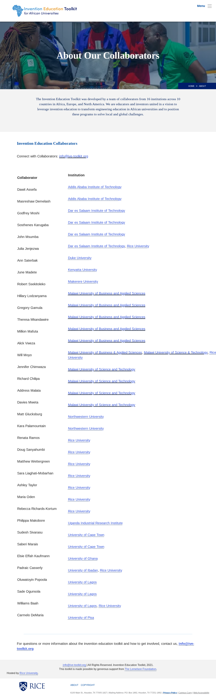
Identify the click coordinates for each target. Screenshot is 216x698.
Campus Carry (185, 693)
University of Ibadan (83, 570)
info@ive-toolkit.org (73, 156)
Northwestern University (86, 416)
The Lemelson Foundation (140, 669)
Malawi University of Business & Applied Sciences (105, 352)
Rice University (29, 673)
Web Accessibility (201, 693)
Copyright (88, 685)
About (74, 685)
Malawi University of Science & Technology (176, 352)
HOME (191, 86)
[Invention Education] (47, 11)
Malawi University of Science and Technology (101, 369)
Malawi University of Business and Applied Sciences (106, 293)
